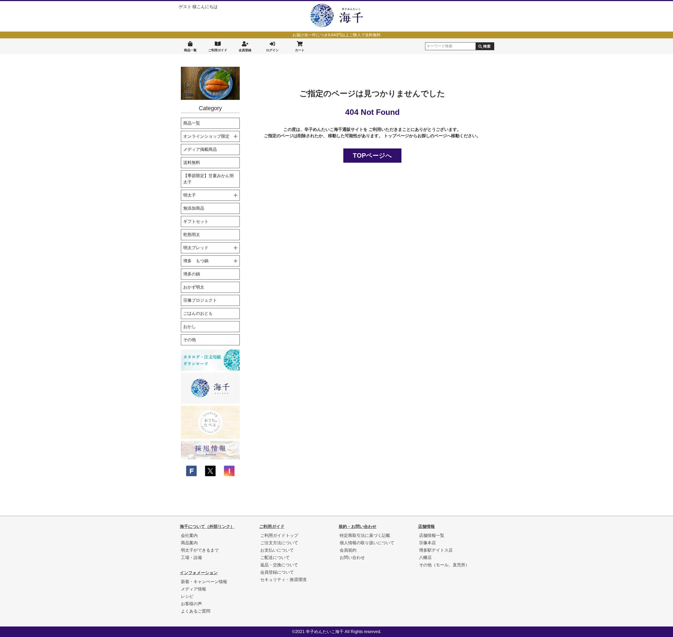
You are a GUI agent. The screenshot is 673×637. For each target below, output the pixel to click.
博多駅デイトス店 (436, 550)
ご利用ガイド (217, 50)
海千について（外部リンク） (207, 526)
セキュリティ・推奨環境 (283, 579)
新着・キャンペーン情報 (204, 581)
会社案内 (189, 535)
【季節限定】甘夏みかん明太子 (208, 178)
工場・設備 (191, 557)
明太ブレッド (195, 247)
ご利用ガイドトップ (279, 535)
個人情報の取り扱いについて (367, 543)
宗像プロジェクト (200, 300)
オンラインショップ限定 (206, 136)
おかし (189, 326)
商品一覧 (190, 50)
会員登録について (277, 572)
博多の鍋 (191, 274)
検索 (487, 46)
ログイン (272, 50)
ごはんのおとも (198, 313)
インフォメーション (199, 573)
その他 (189, 339)
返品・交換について (279, 565)
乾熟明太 (191, 234)
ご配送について (275, 557)
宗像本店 (427, 543)
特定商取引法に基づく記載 (365, 535)
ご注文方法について (279, 543)
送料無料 (191, 162)
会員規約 (348, 550)
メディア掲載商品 (200, 149)
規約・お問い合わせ (357, 526)
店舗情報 (426, 526)
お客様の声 (191, 604)
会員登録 (245, 50)
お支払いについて (277, 550)
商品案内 (189, 543)
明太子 (189, 195)
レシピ (187, 596)
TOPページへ (372, 155)
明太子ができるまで (200, 550)
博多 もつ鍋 (195, 261)
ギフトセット (195, 221)
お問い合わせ (352, 557)
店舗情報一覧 (431, 535)
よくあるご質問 (195, 611)
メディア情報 (193, 589)
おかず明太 (193, 287)
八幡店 (425, 557)
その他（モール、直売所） (444, 565)
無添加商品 (193, 208)
